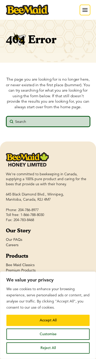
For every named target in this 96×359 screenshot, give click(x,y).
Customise (48, 334)
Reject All (48, 348)
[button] (85, 10)
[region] (48, 315)
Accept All (48, 320)
